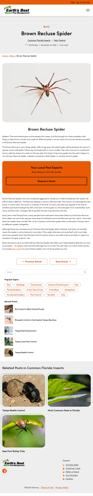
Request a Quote (46, 181)
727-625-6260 (84, 2)
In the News (54, 290)
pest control (17, 248)
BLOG (46, 26)
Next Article (62, 261)
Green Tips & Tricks (35, 290)
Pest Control (59, 40)
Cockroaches (36, 284)
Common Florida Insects (39, 40)
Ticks (63, 295)
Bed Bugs (21, 284)
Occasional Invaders (16, 295)
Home (5, 55)
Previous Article (33, 261)
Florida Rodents (14, 290)
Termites (51, 295)
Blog (12, 55)
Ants (9, 284)
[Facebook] (4, 470)
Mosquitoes (70, 290)
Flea (76, 284)
